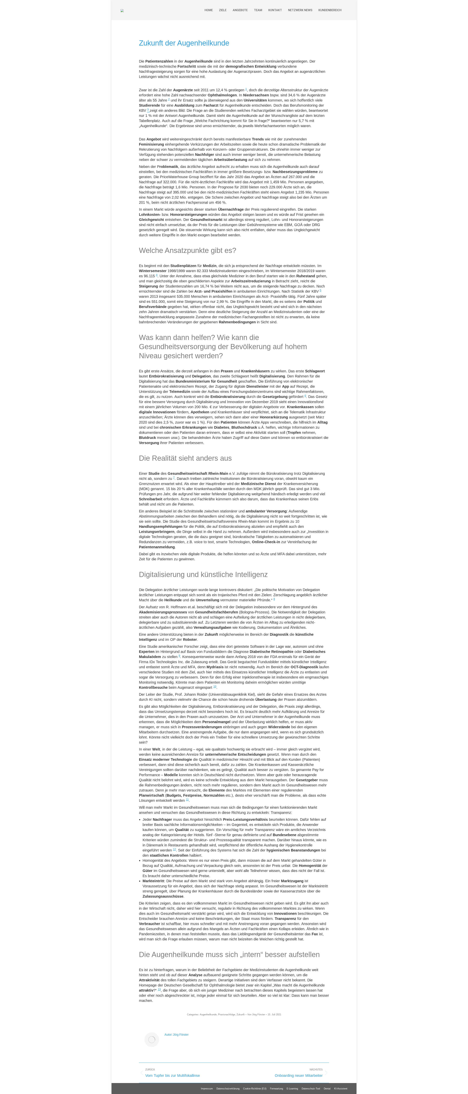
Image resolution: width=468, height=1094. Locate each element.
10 (214, 686)
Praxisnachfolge (226, 1014)
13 (159, 989)
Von (256, 1014)
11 (187, 799)
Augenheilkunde (208, 1014)
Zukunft (241, 1014)
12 (174, 849)
